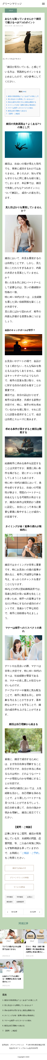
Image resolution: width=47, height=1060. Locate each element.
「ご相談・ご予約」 (30, 853)
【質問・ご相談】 (13, 114)
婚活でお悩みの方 (19, 868)
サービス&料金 (19, 887)
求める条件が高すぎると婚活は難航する (21, 102)
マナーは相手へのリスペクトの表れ (19, 108)
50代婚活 (20, 897)
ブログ (11, 10)
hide (24, 91)
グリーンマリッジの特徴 (19, 878)
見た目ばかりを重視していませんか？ (20, 99)
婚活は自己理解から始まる (16, 111)
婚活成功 (9, 902)
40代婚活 (10, 897)
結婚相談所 (20, 902)
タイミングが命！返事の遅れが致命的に (21, 105)
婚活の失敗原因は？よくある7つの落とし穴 (22, 96)
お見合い (30, 897)
